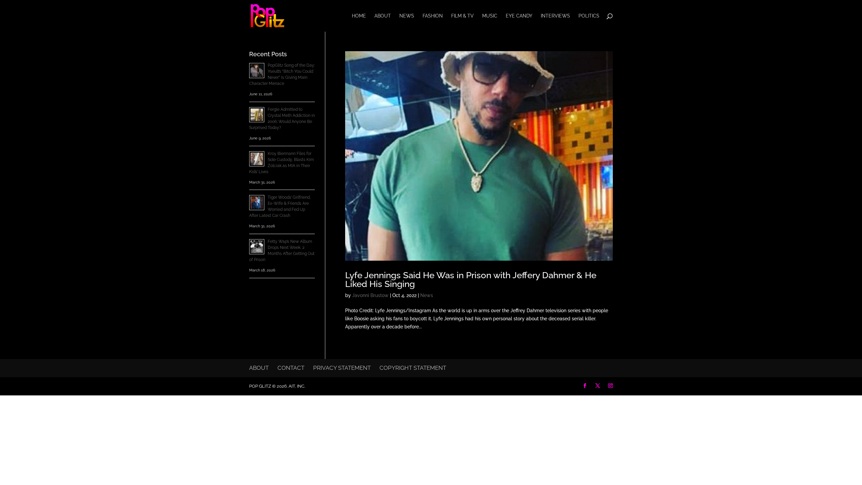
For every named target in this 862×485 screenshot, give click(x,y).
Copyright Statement (412, 367)
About (382, 16)
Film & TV (462, 16)
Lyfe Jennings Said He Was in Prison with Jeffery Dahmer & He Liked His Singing (470, 279)
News (406, 16)
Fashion (433, 16)
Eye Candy (519, 16)
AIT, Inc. (296, 386)
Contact (290, 367)
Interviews (555, 16)
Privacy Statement (342, 367)
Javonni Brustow (370, 295)
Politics (588, 16)
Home (359, 16)
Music (489, 16)
